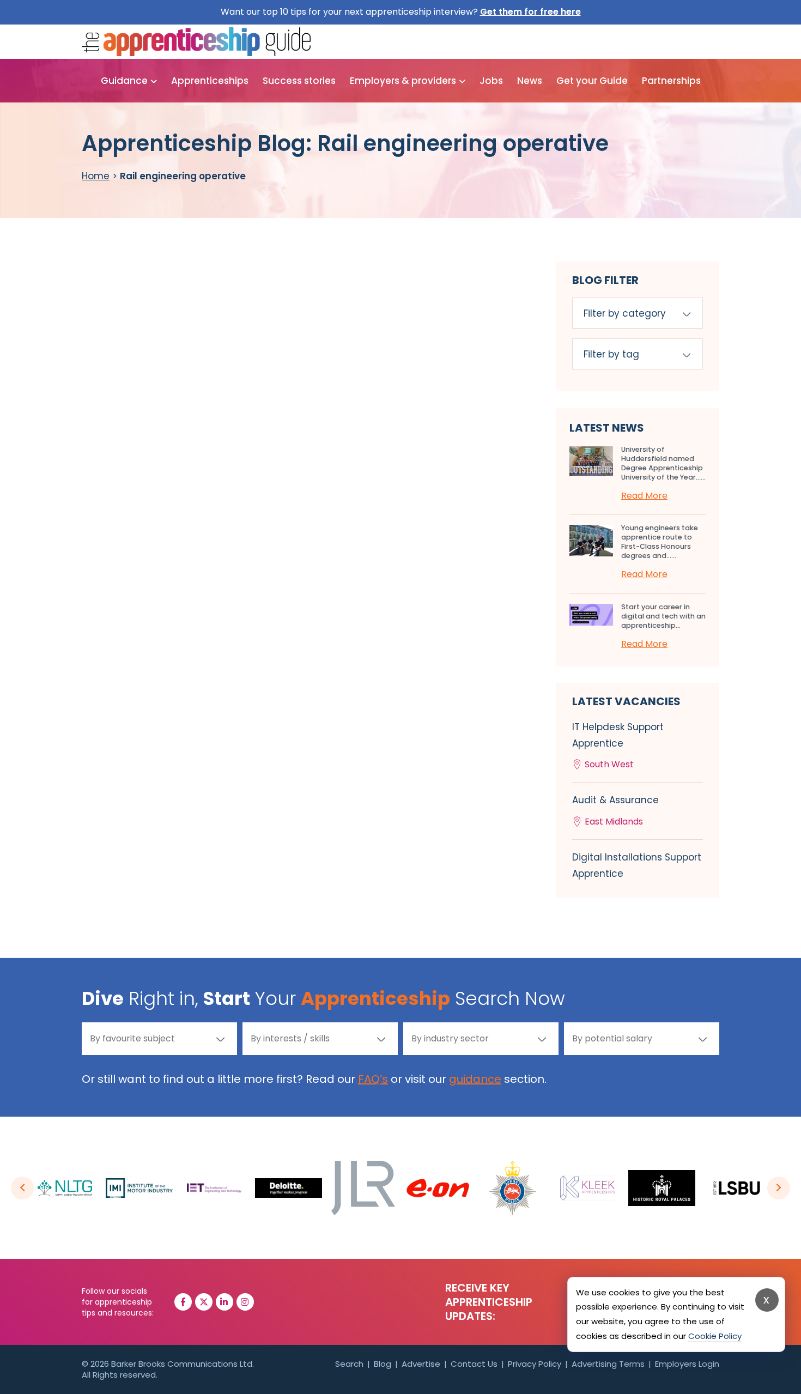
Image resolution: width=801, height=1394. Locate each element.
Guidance (124, 80)
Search (349, 1363)
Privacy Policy (534, 1363)
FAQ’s (373, 1079)
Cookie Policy (715, 1336)
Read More (644, 495)
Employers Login (687, 1363)
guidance (475, 1079)
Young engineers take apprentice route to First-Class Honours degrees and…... (659, 541)
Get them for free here (530, 11)
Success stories (299, 80)
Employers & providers (403, 80)
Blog (382, 1363)
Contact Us (474, 1363)
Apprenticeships (209, 80)
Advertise (421, 1363)
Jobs (491, 80)
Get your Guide (592, 80)
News (529, 80)
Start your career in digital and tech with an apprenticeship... (663, 616)
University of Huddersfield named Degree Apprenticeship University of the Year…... (663, 463)
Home (96, 176)
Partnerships (671, 80)
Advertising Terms (608, 1363)
